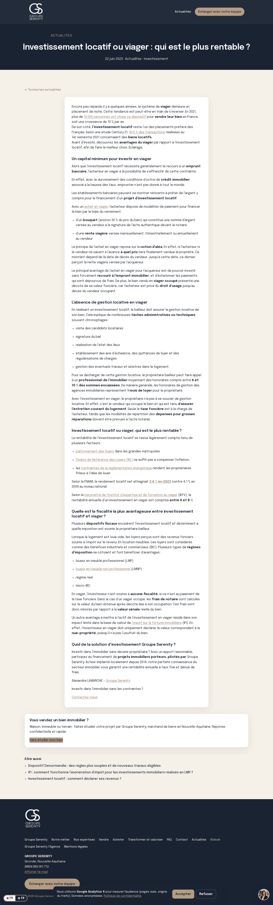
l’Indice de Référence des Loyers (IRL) (104, 460)
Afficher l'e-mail (36, 872)
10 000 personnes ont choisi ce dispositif (115, 117)
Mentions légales (76, 846)
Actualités (183, 11)
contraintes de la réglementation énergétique (116, 468)
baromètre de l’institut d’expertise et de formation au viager (131, 495)
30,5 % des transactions (147, 132)
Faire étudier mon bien (46, 740)
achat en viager (96, 206)
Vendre (104, 839)
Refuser (206, 894)
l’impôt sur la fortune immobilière (157, 623)
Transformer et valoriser (145, 839)
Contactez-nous (85, 697)
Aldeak (215, 839)
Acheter (118, 839)
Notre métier (61, 839)
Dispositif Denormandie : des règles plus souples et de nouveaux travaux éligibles (94, 766)
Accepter (183, 894)
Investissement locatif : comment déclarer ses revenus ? (74, 779)
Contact (182, 839)
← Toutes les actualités (43, 89)
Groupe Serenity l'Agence (42, 846)
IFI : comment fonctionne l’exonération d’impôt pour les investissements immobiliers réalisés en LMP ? (110, 772)
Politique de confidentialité (122, 896)
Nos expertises (84, 839)
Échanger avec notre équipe (219, 11)
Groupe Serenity (118, 681)
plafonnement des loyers (95, 451)
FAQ (169, 839)
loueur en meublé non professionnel (103, 569)
